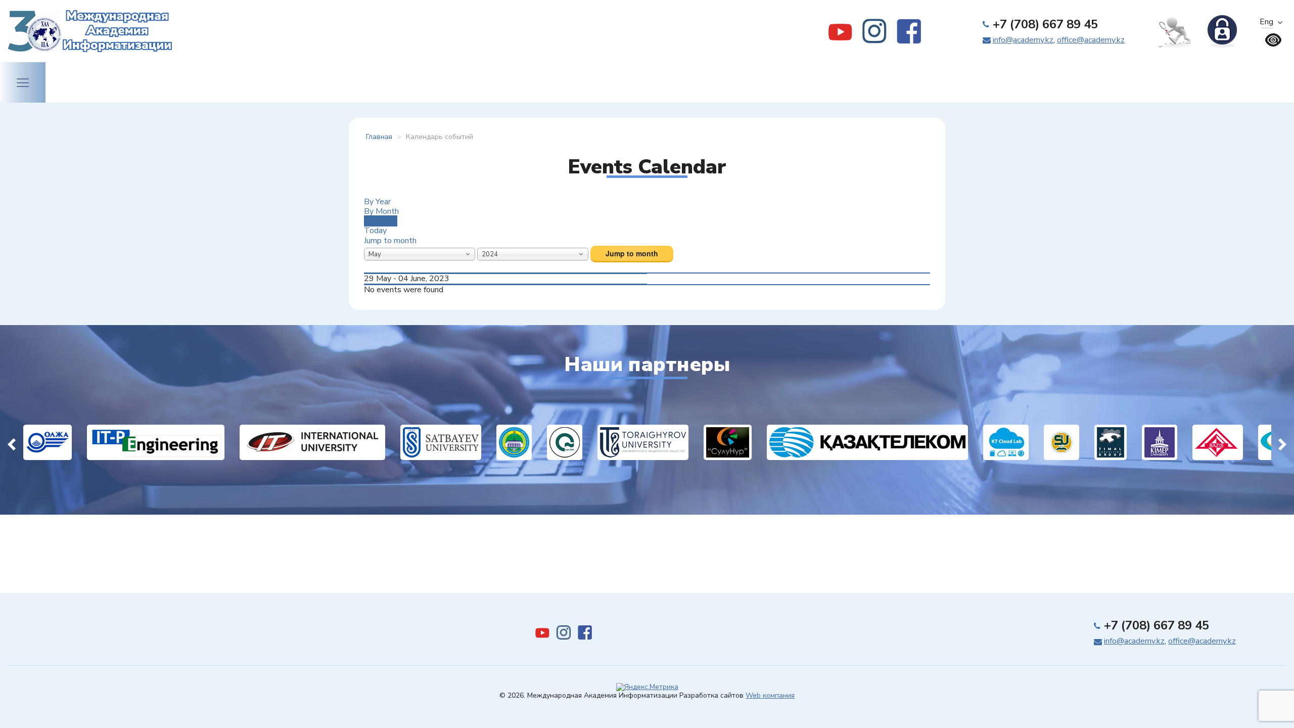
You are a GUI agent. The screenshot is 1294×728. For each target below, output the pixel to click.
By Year (377, 201)
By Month (381, 211)
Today (375, 230)
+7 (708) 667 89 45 (1045, 24)
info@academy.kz (1023, 40)
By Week (380, 220)
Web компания (770, 695)
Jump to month (390, 240)
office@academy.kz (1091, 40)
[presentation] (12, 442)
